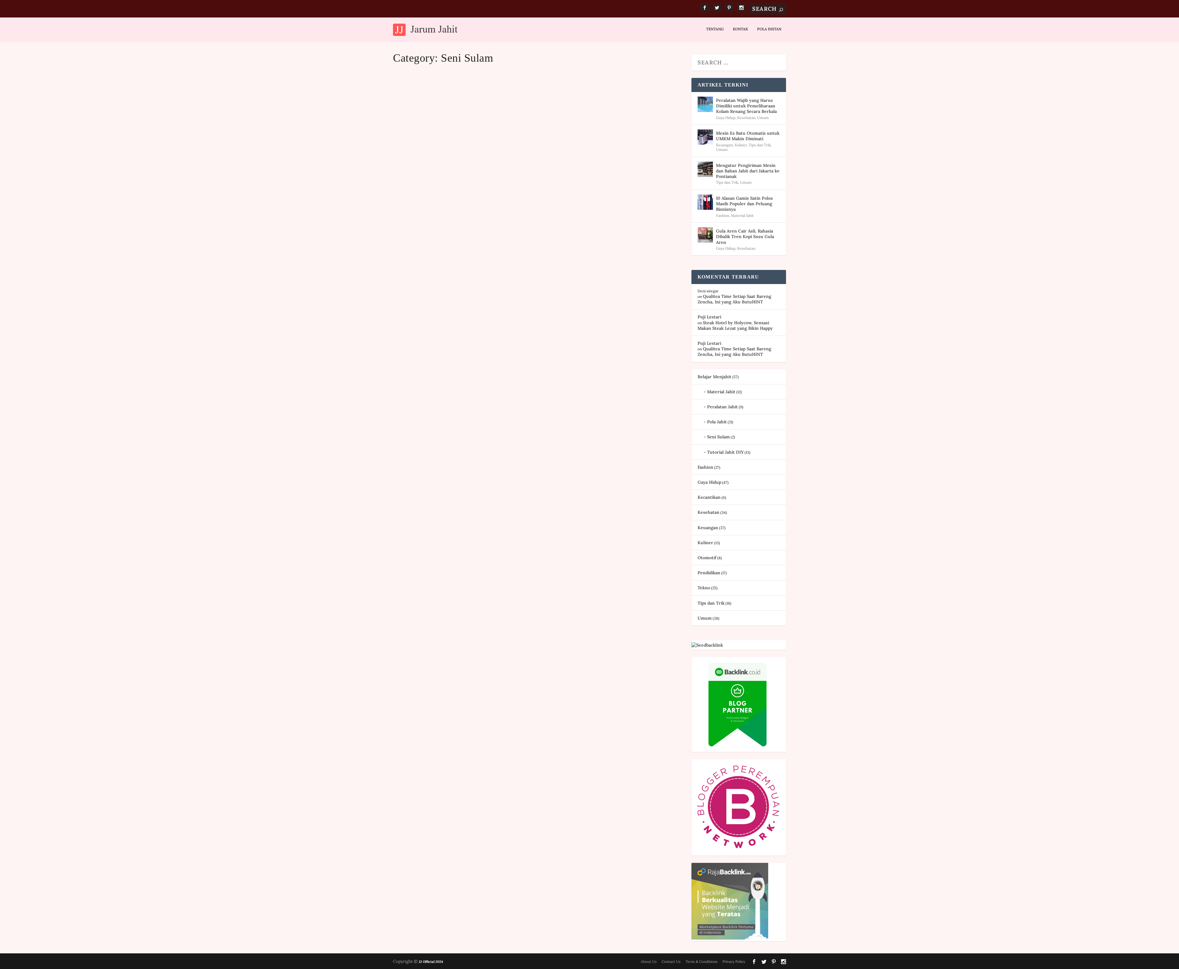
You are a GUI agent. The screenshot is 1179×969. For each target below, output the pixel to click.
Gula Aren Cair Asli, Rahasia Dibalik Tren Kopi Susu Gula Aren (745, 236)
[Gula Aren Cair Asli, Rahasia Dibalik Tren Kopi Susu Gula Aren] (705, 235)
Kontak (740, 29)
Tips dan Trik (760, 145)
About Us (649, 961)
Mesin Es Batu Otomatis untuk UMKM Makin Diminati (748, 135)
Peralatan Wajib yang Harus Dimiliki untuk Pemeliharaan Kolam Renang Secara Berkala (746, 106)
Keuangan (724, 145)
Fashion (722, 215)
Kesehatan (746, 117)
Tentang (715, 29)
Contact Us (671, 961)
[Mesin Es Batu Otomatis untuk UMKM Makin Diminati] (705, 137)
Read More (419, 284)
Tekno (704, 587)
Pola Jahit (717, 422)
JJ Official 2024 (431, 961)
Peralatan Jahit (722, 407)
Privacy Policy (733, 961)
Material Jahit (742, 215)
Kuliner (741, 145)
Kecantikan (709, 497)
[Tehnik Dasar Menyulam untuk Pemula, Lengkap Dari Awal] (520, 384)
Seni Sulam (456, 257)
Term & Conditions (702, 961)
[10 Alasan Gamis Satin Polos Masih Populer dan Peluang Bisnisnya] (705, 202)
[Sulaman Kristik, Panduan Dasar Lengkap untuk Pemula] (529, 153)
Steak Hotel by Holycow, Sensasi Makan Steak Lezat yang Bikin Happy (735, 325)
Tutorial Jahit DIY (725, 452)
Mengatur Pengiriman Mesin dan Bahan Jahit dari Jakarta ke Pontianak (748, 171)
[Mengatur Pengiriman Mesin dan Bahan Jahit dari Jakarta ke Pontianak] (705, 169)
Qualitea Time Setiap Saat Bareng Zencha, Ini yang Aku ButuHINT (734, 299)
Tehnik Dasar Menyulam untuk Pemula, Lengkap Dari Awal (508, 475)
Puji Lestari (413, 257)
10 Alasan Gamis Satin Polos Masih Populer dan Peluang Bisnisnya (744, 203)
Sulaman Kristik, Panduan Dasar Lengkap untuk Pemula (502, 246)
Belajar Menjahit (714, 376)
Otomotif (707, 557)
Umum (763, 117)
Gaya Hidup (725, 117)
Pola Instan (769, 29)
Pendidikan (709, 572)
